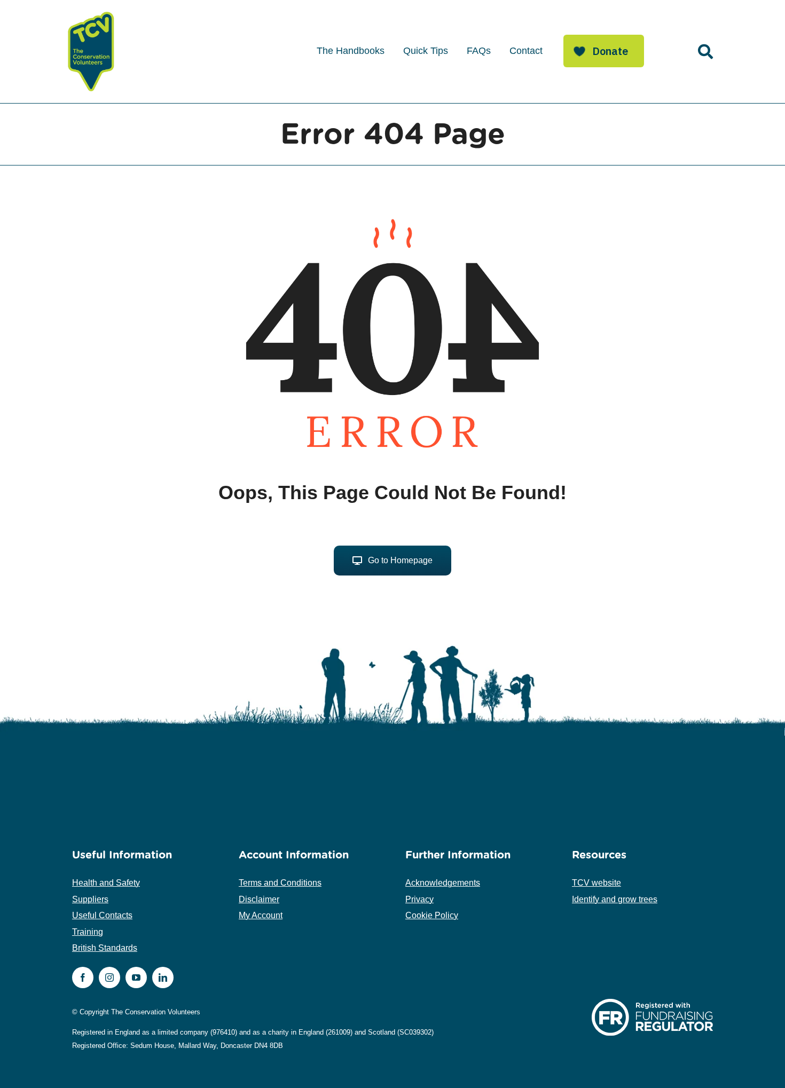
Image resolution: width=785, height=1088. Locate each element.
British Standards (104, 947)
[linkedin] (163, 977)
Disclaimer (259, 899)
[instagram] (109, 977)
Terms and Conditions (280, 882)
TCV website (596, 882)
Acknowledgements (442, 882)
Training (87, 931)
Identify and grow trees (614, 899)
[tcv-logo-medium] (91, 12)
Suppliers (90, 899)
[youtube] (136, 977)
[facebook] (82, 977)
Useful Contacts (102, 915)
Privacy (419, 899)
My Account (260, 915)
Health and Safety (106, 882)
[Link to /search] (705, 51)
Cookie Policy (431, 915)
